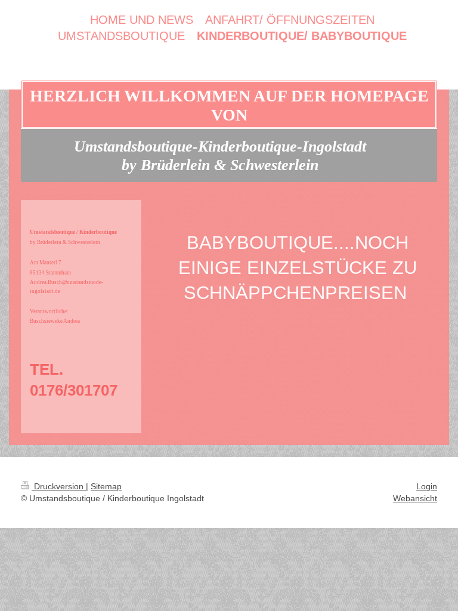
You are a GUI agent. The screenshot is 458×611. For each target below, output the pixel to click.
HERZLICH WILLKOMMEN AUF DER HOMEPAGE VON (229, 105)
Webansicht (415, 498)
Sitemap (106, 486)
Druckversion (59, 486)
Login (426, 486)
